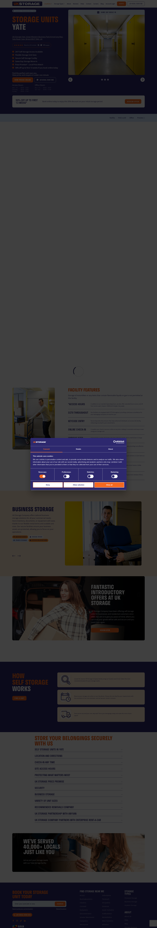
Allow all (109, 485)
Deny (48, 485)
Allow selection (78, 485)
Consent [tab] (46, 449)
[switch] (66, 476)
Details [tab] (78, 449)
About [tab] (110, 449)
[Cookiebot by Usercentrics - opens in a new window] (115, 442)
